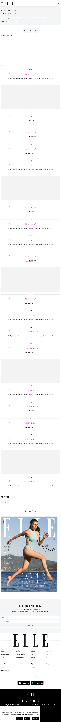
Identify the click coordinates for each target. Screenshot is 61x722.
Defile (2, 667)
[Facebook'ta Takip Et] (23, 701)
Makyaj (33, 657)
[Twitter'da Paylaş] (30, 30)
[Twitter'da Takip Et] (26, 701)
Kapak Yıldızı (49, 654)
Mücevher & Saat (5, 670)
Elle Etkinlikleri (20, 657)
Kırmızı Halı (49, 667)
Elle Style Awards (20, 654)
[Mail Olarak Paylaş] (36, 30)
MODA (3, 651)
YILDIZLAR (49, 651)
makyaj (5, 502)
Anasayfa (3, 10)
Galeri (8, 10)
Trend (2, 657)
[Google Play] (37, 683)
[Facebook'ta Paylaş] (25, 30)
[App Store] (23, 683)
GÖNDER (30, 625)
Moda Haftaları (5, 664)
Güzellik (14, 10)
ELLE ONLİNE (14, 22)
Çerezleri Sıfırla (41, 709)
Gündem (48, 660)
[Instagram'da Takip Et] (30, 701)
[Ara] (58, 3)
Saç (32, 654)
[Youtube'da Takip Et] (34, 701)
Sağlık (32, 664)
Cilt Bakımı (34, 660)
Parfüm (33, 667)
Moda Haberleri (5, 654)
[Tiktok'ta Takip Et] (38, 701)
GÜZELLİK (33, 651)
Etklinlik (18, 651)
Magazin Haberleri (51, 664)
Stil (2, 660)
